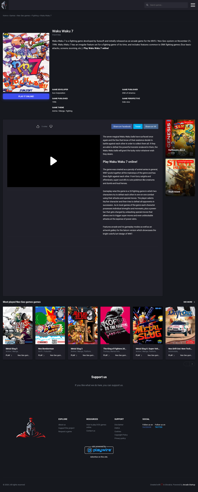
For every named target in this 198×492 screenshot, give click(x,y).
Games (12, 16)
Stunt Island (174, 191)
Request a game (65, 431)
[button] (186, 364)
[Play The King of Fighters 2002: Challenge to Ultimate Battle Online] (115, 325)
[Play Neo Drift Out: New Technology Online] (180, 325)
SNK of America (128, 93)
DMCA (117, 428)
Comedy (171, 153)
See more (188, 302)
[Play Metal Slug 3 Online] (83, 325)
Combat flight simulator (185, 161)
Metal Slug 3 (76, 349)
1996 (54, 102)
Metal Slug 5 (11, 349)
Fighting (35, 16)
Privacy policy (120, 438)
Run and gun (189, 122)
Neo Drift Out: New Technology (182, 349)
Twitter (158, 427)
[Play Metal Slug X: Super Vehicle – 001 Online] (147, 325)
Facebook (146, 427)
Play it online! (26, 96)
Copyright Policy (121, 435)
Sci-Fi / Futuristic (44, 351)
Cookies (118, 431)
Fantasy (106, 351)
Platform (87, 351)
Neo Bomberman (46, 349)
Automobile (173, 351)
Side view (126, 102)
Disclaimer (119, 425)
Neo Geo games (23, 16)
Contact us (90, 431)
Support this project (66, 428)
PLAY (8, 355)
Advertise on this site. (99, 457)
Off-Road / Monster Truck (188, 351)
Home (5, 16)
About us (62, 425)
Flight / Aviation (25, 351)
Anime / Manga (58, 111)
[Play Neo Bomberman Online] (50, 325)
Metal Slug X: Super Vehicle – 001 (151, 349)
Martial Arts (115, 351)
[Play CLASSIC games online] (4, 5)
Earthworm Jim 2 (176, 150)
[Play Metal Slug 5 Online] (17, 325)
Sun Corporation (58, 93)
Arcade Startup (189, 485)
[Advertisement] (118, 4)
